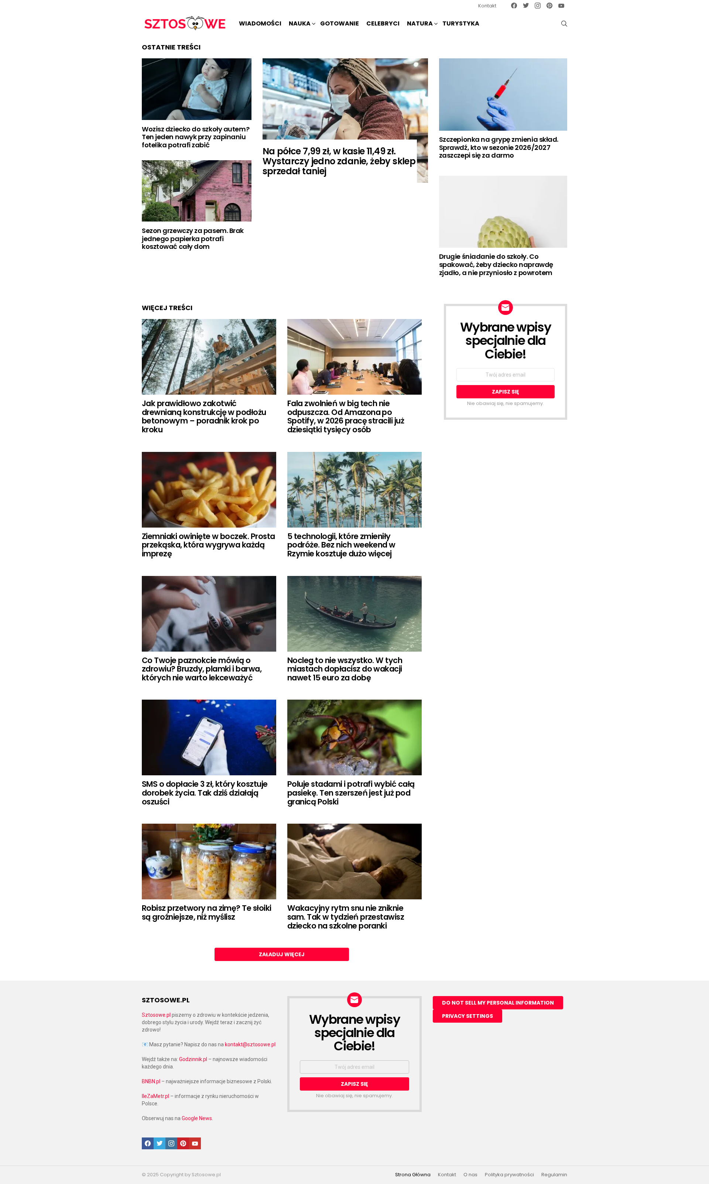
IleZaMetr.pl (155, 1096)
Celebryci (383, 23)
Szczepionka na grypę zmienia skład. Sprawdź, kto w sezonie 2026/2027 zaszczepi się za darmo (498, 147)
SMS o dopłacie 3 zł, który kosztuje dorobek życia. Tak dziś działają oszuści (205, 793)
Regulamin (554, 1175)
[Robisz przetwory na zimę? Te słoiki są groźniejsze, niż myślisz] (209, 861)
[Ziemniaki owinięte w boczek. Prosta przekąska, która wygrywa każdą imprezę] (209, 490)
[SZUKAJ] (564, 24)
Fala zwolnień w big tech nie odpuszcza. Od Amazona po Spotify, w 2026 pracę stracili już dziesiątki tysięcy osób (345, 416)
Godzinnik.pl (193, 1059)
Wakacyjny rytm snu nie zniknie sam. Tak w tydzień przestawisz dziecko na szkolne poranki (345, 917)
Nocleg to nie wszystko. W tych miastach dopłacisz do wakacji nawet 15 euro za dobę (344, 669)
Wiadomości (260, 23)
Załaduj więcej (282, 954)
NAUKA (300, 23)
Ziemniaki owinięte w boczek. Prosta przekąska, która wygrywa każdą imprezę (208, 545)
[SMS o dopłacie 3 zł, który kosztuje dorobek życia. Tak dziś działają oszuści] (209, 737)
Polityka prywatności (509, 1175)
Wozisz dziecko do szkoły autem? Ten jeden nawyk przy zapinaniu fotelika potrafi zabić (195, 137)
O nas (470, 1175)
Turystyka (460, 23)
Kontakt (487, 5)
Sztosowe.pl (156, 1015)
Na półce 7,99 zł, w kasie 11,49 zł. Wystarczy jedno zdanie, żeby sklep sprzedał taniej (339, 161)
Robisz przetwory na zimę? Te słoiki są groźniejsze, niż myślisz (206, 912)
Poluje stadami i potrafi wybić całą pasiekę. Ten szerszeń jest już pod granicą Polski (351, 793)
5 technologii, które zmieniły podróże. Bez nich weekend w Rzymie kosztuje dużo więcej (341, 545)
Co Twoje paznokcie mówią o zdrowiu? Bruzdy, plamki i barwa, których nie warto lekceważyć (201, 669)
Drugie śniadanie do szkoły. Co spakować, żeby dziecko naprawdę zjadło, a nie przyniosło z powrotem (496, 264)
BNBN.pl (151, 1081)
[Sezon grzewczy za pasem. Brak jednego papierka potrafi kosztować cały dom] (196, 191)
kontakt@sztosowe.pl (250, 1044)
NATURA (420, 23)
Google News (197, 1118)
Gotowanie (339, 23)
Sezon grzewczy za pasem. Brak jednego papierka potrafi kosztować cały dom (193, 238)
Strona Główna (413, 1175)
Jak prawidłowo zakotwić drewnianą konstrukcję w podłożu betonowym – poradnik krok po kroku (204, 416)
